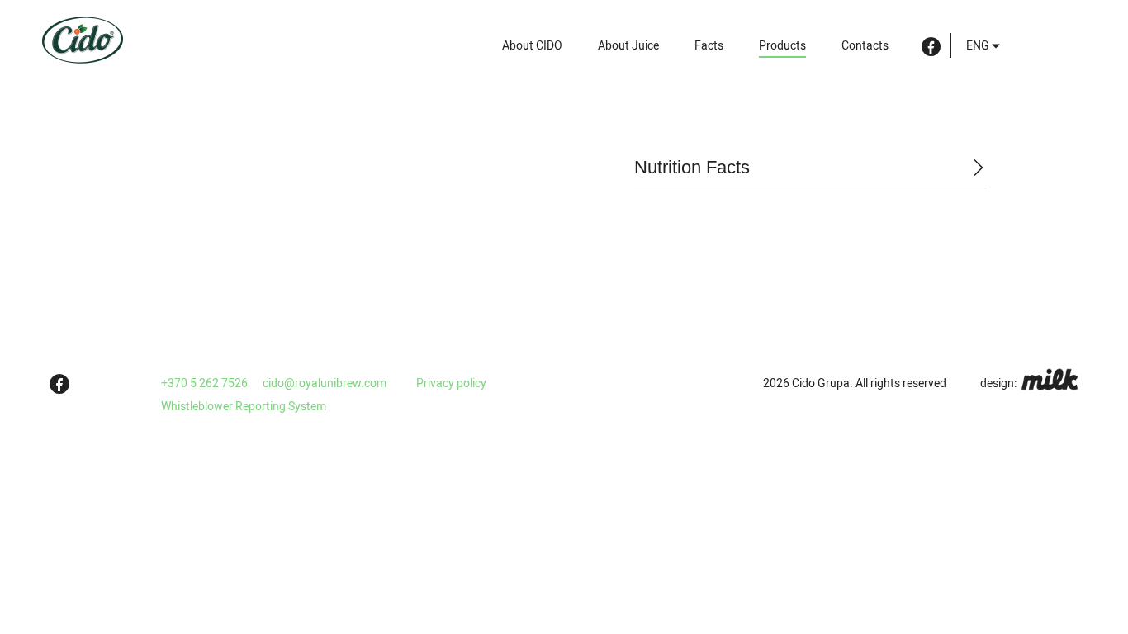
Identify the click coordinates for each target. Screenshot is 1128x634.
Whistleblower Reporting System (243, 406)
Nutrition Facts (692, 167)
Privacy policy (451, 383)
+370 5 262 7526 (204, 383)
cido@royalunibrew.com (324, 383)
